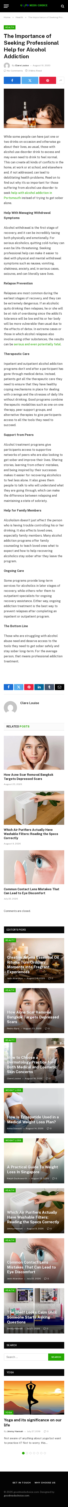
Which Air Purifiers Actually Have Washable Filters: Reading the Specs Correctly (31, 834)
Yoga (8, 1412)
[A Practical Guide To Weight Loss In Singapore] (34, 1160)
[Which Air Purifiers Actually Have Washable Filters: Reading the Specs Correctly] (34, 808)
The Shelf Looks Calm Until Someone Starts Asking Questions (32, 1317)
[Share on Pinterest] (47, 80)
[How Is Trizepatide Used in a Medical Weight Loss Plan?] (34, 1110)
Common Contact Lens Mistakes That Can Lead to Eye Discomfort (31, 1267)
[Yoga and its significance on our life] (34, 1398)
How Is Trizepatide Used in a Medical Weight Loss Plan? (33, 1119)
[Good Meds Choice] (34, 6)
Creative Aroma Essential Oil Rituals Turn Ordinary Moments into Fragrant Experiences (33, 964)
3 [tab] (30, 1453)
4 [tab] (34, 1453)
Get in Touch (21, 1482)
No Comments (15, 70)
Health (9, 27)
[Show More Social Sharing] (60, 80)
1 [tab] (23, 1453)
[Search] (62, 6)
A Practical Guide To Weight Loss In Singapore (32, 1169)
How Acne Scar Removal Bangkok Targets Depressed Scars (33, 1017)
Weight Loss (13, 1090)
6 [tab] (41, 1453)
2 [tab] (27, 1453)
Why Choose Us (45, 1482)
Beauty (10, 940)
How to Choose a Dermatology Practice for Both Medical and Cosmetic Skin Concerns (32, 1064)
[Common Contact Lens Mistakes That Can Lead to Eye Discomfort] (34, 867)
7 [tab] (45, 1453)
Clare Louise (22, 65)
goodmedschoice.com (16, 1495)
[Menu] (6, 6)
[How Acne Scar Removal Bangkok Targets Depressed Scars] (34, 753)
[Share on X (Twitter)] (30, 80)
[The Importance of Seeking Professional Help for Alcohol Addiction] (34, 108)
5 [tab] (37, 1453)
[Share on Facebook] (12, 80)
